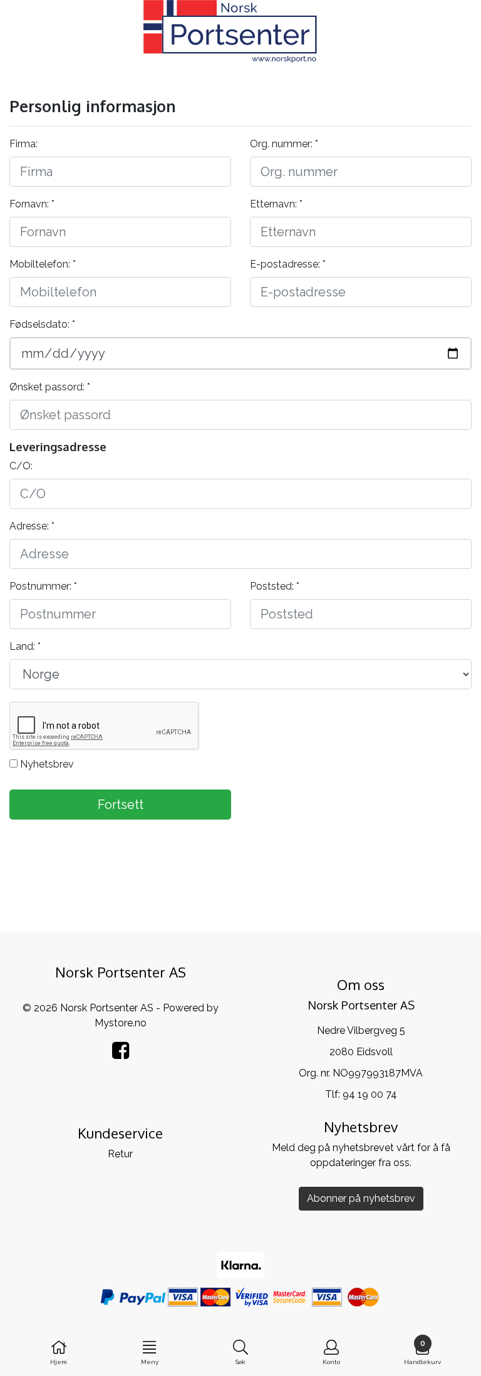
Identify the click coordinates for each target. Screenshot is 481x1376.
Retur (120, 1154)
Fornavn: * (31, 204)
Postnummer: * (43, 586)
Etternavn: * (276, 204)
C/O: (21, 466)
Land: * (25, 646)
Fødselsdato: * (42, 324)
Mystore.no (121, 1023)
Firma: (23, 144)
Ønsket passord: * (49, 387)
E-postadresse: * (288, 264)
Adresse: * (31, 526)
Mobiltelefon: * (42, 264)
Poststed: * (274, 586)
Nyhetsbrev (46, 764)
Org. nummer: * (284, 144)
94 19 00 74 (370, 1094)
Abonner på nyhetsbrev (361, 1198)
